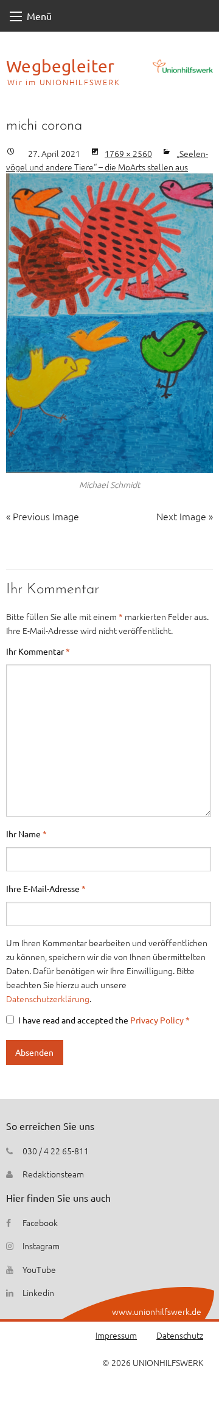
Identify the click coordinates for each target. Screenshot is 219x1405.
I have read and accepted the (104, 1019)
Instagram (41, 1245)
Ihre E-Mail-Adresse (46, 888)
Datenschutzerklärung (47, 998)
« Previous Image (42, 516)
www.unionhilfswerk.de (156, 1311)
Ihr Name (26, 833)
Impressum (116, 1335)
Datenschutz (179, 1335)
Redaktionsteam (53, 1174)
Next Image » (184, 516)
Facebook (40, 1222)
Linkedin (38, 1292)
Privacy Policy (158, 1019)
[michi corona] (109, 323)
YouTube (39, 1269)
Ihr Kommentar (38, 651)
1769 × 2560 (128, 153)
